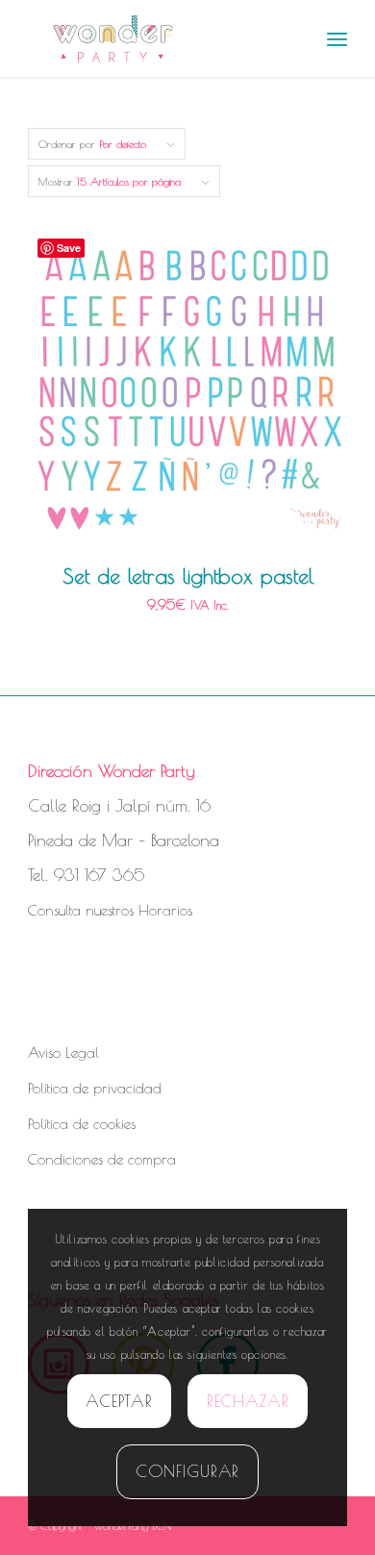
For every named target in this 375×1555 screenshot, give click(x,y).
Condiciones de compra (102, 1159)
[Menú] (337, 38)
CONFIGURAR (188, 1471)
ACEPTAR (119, 1401)
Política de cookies (82, 1124)
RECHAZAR (248, 1401)
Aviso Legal (63, 1052)
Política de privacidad (95, 1088)
